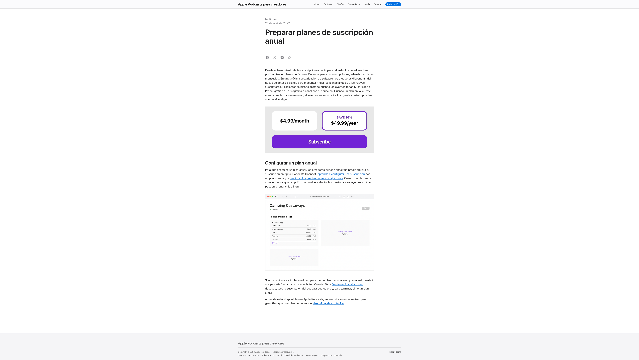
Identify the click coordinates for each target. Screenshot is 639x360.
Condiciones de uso (294, 355)
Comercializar (354, 4)
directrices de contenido (328, 303)
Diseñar (340, 4)
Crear (317, 4)
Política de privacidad (272, 355)
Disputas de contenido (331, 355)
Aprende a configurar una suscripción (341, 174)
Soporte (377, 4)
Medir (367, 4)
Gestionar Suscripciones (347, 284)
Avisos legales (312, 355)
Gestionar (328, 4)
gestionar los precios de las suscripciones (316, 178)
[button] (267, 57)
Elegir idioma (395, 352)
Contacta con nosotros (248, 355)
